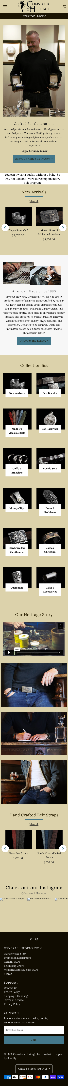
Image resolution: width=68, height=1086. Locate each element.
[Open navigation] (5, 6)
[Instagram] (36, 939)
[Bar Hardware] (50, 419)
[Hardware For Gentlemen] (17, 538)
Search (8, 973)
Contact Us (10, 987)
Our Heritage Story (15, 953)
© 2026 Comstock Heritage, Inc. (22, 1054)
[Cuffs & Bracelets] (17, 458)
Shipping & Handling (16, 996)
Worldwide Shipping (34, 15)
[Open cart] (64, 6)
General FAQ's (12, 961)
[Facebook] (31, 939)
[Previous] (5, 227)
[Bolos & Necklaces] (50, 498)
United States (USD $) (33, 1068)
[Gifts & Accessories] (50, 577)
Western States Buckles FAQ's (21, 969)
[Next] (63, 227)
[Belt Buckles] (50, 383)
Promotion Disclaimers (17, 957)
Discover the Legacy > (34, 340)
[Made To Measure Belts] (17, 419)
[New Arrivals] (17, 383)
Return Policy (12, 991)
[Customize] (17, 577)
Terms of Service (14, 999)
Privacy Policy (12, 1004)
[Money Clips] (17, 498)
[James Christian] (50, 538)
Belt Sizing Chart (14, 965)
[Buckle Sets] (50, 458)
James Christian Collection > (34, 158)
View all (34, 201)
